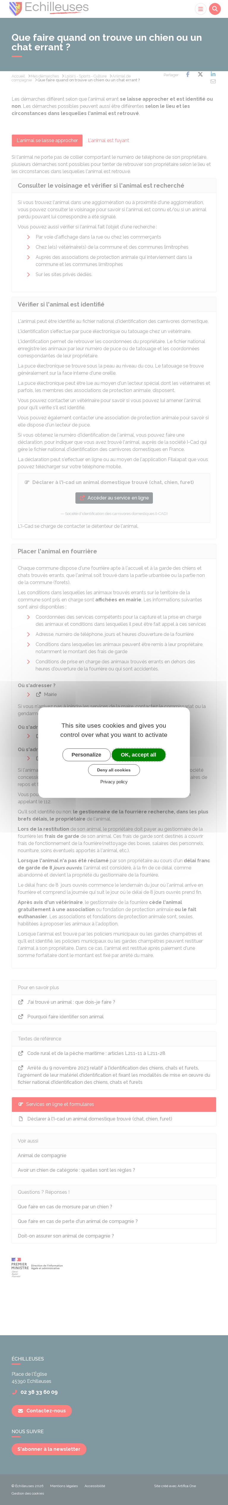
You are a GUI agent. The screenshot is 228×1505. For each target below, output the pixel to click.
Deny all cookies (114, 770)
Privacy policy (114, 781)
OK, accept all (138, 754)
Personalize (86, 754)
